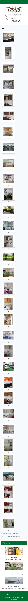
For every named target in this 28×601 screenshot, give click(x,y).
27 (8, 436)
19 (8, 311)
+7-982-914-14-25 (16, 22)
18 (8, 295)
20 (8, 326)
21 (8, 342)
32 (8, 514)
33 (8, 530)
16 (8, 264)
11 (8, 201)
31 (8, 499)
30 (8, 483)
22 (8, 358)
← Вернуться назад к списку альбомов (10, 533)
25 (8, 405)
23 (8, 373)
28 (8, 452)
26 (8, 420)
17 (8, 279)
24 (8, 389)
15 (8, 248)
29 (8, 467)
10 (8, 185)
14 (8, 232)
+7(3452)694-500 (16, 20)
